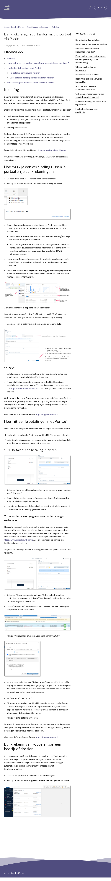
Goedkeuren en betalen (37, 27)
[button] (90, 7)
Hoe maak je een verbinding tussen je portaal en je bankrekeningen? (38, 63)
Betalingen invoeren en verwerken (91, 44)
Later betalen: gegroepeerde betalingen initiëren (31, 77)
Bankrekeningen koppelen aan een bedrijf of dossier (31, 82)
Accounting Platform (14, 27)
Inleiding (11, 58)
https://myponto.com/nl (47, 414)
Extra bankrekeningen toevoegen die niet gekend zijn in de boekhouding (90, 59)
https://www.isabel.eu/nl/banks (51, 150)
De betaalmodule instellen (87, 40)
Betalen (55, 27)
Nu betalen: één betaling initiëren (24, 72)
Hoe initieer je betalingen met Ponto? (24, 68)
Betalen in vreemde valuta (87, 74)
